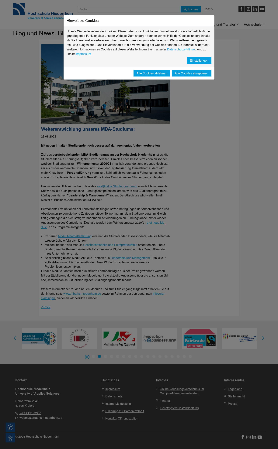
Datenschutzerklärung (181, 49)
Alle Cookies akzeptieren (191, 73)
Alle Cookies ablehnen (152, 73)
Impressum (83, 54)
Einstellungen (199, 60)
